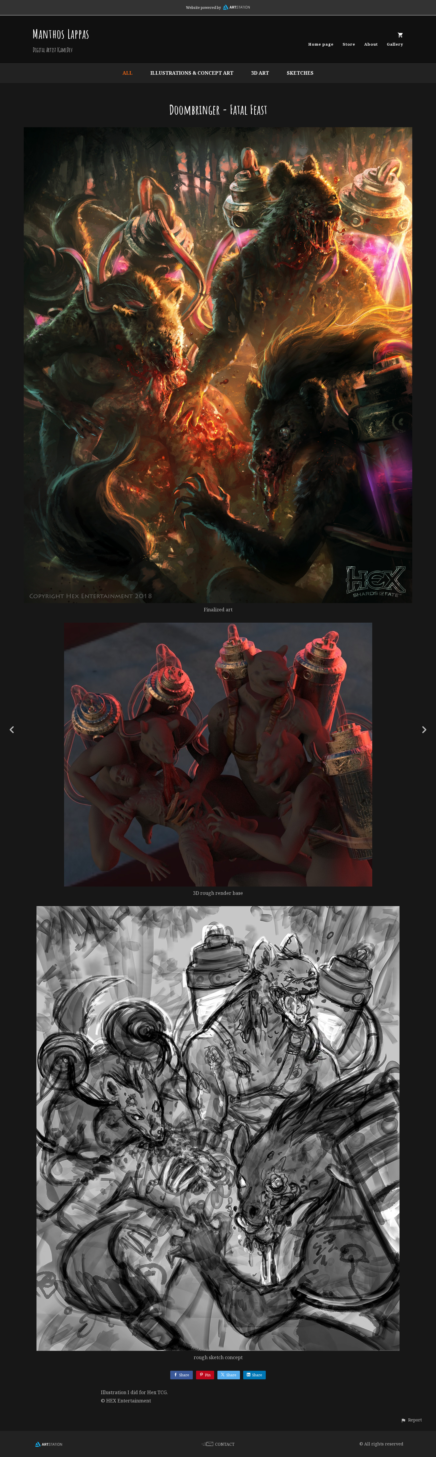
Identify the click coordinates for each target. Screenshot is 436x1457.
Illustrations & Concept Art (191, 73)
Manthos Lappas (61, 34)
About (371, 44)
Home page (321, 44)
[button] (411, 1420)
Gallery (395, 44)
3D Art (260, 73)
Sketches (300, 73)
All (127, 73)
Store (349, 44)
